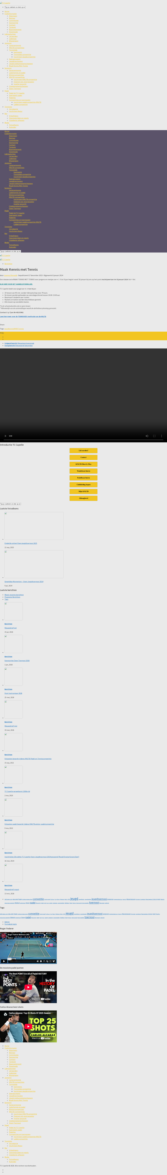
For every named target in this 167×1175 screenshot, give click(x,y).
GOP (69, 899)
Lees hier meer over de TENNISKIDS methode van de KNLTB (23, 316)
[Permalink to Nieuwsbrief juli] (14, 620)
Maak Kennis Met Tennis (18, 66)
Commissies (14, 20)
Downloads (13, 32)
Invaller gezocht (20, 84)
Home (7, 11)
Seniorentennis (15, 70)
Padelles (12, 98)
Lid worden (13, 36)
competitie (38, 898)
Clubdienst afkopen (16, 120)
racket (50, 903)
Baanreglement (15, 29)
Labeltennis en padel (17, 73)
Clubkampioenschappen (18, 86)
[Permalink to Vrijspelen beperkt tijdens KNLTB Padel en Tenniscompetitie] (14, 750)
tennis (21, 329)
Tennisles (8, 107)
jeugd (6, 329)
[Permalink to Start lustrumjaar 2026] (14, 685)
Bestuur (12, 18)
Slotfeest (67, 903)
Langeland (143, 899)
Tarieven (12, 27)
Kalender (12, 127)
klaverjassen (131, 899)
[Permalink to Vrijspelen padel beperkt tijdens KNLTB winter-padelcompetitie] (14, 816)
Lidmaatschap (10, 34)
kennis (11, 329)
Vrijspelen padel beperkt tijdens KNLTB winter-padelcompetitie (29, 824)
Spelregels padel (15, 95)
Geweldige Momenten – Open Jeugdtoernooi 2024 (24, 581)
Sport (71, 903)
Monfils (162, 899)
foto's (66, 899)
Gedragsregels (14, 59)
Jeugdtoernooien (16, 61)
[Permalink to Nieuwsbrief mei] (14, 718)
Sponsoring (13, 23)
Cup (56, 899)
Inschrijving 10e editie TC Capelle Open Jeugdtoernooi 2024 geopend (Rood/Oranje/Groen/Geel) (42, 857)
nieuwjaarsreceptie (9, 903)
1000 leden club (8, 899)
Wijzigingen (13, 41)
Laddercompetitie (21, 104)
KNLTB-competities (17, 77)
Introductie (13, 109)
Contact (12, 25)
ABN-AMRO (15, 899)
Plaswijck (38, 903)
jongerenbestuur (118, 899)
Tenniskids (13, 50)
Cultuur (52, 899)
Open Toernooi (15, 88)
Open (28, 903)
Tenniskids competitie (22, 54)
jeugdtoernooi (99, 898)
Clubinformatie (11, 13)
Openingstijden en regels (19, 118)
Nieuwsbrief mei (11, 726)
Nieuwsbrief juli (11, 628)
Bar (6, 113)
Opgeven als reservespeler (24, 82)
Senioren (8, 68)
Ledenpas (12, 38)
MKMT (16, 329)
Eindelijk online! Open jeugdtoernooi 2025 (21, 543)
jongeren (110, 899)
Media (7, 122)
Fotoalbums (14, 125)
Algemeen (13, 16)
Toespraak (102, 903)
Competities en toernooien (19, 100)
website (107, 903)
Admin (7, 922)
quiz (47, 903)
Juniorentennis (15, 45)
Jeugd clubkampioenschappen (21, 63)
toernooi (94, 902)
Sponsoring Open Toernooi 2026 (17, 660)
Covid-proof (47, 899)
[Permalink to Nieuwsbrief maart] (14, 881)
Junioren (8, 43)
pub (45, 903)
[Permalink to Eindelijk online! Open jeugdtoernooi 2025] (34, 539)
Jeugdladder (88, 899)
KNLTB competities (16, 48)
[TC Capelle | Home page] (5, 3)
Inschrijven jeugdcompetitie (24, 57)
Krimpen (138, 899)
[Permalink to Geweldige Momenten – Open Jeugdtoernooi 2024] (34, 577)
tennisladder (85, 903)
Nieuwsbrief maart (12, 889)
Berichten (8, 263)
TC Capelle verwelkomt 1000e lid (17, 791)
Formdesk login (11, 924)
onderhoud (22, 903)
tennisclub (79, 903)
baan (20, 899)
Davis (58, 899)
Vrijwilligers (13, 116)
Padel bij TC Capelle (16, 93)
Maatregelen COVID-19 (151, 899)
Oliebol (17, 903)
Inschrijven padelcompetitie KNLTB (27, 102)
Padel (7, 91)
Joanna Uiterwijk (10, 275)
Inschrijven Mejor (15, 111)
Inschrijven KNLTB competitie (25, 79)
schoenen (55, 903)
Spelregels (18, 52)
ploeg (42, 903)
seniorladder (61, 903)
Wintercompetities (16, 75)
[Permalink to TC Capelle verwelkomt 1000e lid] (14, 783)
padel (32, 902)
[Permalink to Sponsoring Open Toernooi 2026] (14, 652)
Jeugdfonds (81, 899)
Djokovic (62, 899)
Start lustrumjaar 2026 (13, 693)
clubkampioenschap (27, 899)
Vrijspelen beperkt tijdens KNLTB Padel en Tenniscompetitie (28, 759)
